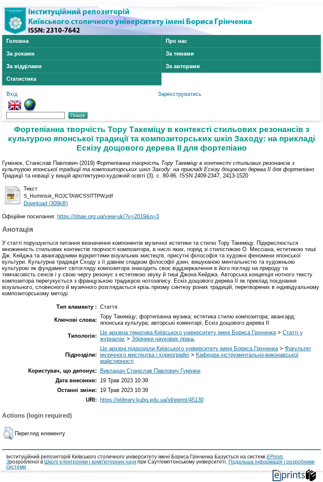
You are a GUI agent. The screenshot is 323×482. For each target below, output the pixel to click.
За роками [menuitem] (20, 53)
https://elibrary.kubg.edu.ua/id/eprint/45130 (152, 400)
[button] (8, 433)
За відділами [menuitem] (24, 66)
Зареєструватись (179, 94)
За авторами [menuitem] (183, 66)
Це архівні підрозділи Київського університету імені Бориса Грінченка (189, 348)
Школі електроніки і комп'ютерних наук (90, 461)
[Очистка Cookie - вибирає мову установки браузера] (30, 101)
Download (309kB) (46, 203)
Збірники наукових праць (163, 339)
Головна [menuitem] (17, 41)
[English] (14, 101)
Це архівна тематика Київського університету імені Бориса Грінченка (188, 332)
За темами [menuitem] (180, 53)
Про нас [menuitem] (176, 41)
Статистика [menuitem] (21, 79)
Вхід (12, 94)
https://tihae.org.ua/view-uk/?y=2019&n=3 (108, 216)
